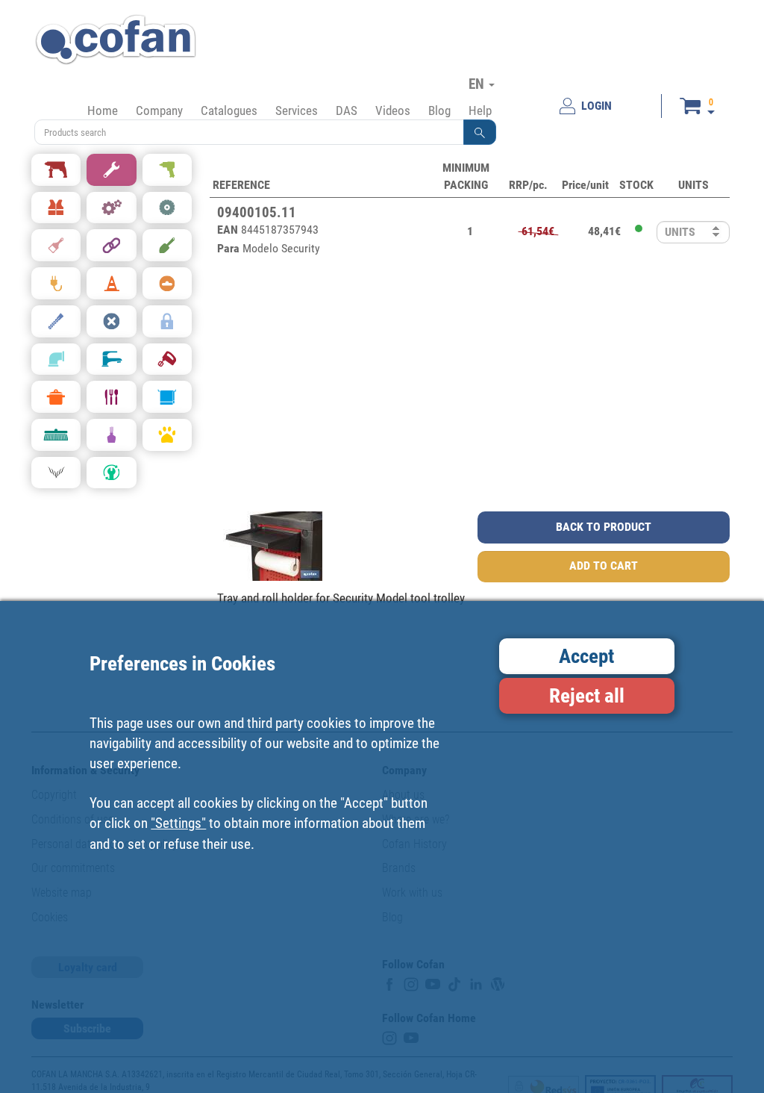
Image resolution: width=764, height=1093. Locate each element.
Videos (392, 110)
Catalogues (229, 110)
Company (159, 110)
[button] (479, 132)
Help (480, 110)
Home (102, 110)
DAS (346, 110)
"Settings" (178, 823)
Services (296, 110)
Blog (439, 110)
